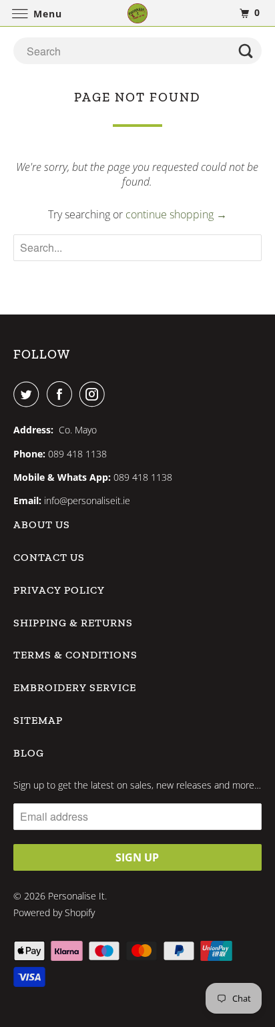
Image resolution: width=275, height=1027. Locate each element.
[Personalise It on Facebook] (62, 394)
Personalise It (76, 895)
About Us (41, 524)
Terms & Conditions (75, 654)
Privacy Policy (59, 590)
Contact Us (49, 557)
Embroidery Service (74, 687)
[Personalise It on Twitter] (28, 394)
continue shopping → (176, 214)
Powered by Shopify (54, 912)
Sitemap (38, 720)
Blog (28, 753)
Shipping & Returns (73, 622)
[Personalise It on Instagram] (94, 394)
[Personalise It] (137, 13)
